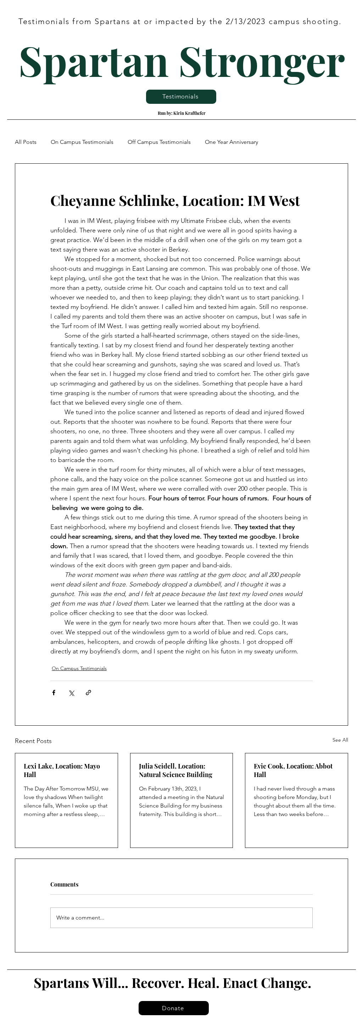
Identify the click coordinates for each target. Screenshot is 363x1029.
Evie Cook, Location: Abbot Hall (293, 770)
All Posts (26, 142)
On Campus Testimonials (82, 142)
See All (340, 740)
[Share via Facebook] (53, 692)
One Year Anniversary (231, 142)
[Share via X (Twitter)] (71, 692)
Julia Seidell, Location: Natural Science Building (175, 770)
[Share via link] (88, 692)
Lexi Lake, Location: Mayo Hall (62, 770)
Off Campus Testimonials (159, 142)
